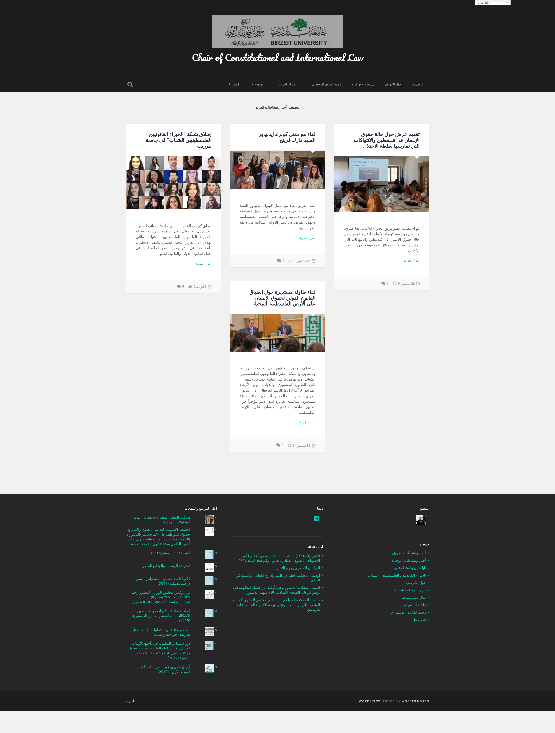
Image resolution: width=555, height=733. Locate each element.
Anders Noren (415, 701)
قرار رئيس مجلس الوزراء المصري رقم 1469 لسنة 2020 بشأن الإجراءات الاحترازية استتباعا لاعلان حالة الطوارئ (161, 597)
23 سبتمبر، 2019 (299, 261)
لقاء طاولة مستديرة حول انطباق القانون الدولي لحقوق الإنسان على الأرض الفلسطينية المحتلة (282, 297)
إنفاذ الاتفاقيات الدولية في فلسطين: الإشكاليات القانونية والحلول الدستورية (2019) (161, 616)
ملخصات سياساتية (412, 605)
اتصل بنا (234, 84)
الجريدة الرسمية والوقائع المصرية (165, 565)
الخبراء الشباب (288, 84)
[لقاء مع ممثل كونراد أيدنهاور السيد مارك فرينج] (277, 170)
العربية (481, 2)
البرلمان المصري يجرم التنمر (298, 568)
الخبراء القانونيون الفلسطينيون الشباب (397, 575)
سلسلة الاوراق (364, 84)
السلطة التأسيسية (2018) (170, 553)
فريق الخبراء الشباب (410, 590)
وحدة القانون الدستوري (326, 84)
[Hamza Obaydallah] (421, 519)
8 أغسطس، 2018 (299, 446)
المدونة (259, 84)
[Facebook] (316, 518)
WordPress (369, 701)
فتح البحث (130, 84)
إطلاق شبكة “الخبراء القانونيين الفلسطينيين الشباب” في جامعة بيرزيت (178, 140)
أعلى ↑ (130, 701)
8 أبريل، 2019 (197, 287)
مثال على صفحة (414, 597)
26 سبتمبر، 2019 (404, 284)
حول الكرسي (392, 84)
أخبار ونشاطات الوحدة (409, 560)
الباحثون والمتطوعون (410, 568)
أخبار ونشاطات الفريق (409, 553)
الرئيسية (418, 84)
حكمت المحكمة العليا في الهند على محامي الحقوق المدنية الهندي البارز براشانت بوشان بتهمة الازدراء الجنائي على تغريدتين (276, 605)
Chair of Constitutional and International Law (278, 57)
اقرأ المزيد (411, 260)
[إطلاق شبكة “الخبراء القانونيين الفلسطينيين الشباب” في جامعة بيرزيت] (173, 183)
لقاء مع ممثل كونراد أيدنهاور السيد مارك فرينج (287, 137)
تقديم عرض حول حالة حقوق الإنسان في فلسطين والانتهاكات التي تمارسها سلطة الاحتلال (387, 140)
